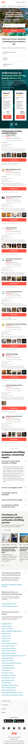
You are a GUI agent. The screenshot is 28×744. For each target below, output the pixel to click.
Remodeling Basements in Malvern (10, 685)
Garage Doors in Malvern (8, 660)
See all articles (7, 530)
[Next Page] (25, 446)
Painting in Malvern (6, 682)
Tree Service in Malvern (7, 628)
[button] (4, 155)
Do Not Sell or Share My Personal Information (14, 741)
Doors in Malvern (6, 670)
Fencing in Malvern (6, 638)
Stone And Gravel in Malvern (9, 648)
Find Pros (14, 31)
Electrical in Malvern (7, 626)
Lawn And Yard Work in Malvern (9, 643)
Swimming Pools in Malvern (8, 668)
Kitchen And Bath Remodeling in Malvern (12, 631)
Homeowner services (6, 701)
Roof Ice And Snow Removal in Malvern (11, 663)
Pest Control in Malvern (7, 673)
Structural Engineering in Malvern (10, 606)
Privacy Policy (17, 737)
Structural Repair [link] (11, 6)
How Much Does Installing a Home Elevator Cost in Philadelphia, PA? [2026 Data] (10, 550)
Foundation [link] (4, 6)
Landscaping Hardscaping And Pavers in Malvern (14, 655)
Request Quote (14, 160)
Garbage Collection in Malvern (9, 653)
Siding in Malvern (6, 641)
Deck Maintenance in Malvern (9, 675)
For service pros (5, 705)
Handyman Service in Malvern (9, 651)
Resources (4, 708)
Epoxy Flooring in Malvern (8, 680)
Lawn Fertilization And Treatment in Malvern (13, 695)
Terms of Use (10, 737)
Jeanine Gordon (6, 544)
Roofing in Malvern (6, 636)
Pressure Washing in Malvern (9, 687)
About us (4, 712)
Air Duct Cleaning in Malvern (9, 690)
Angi (21, 544)
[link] (4, 112)
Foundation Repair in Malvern (9, 604)
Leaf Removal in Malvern (8, 665)
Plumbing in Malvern (7, 623)
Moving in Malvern (6, 633)
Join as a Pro (18, 2)
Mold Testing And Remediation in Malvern (12, 692)
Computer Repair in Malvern (8, 678)
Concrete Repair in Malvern (8, 646)
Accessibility (14, 739)
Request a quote (7, 116)
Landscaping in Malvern (7, 658)
